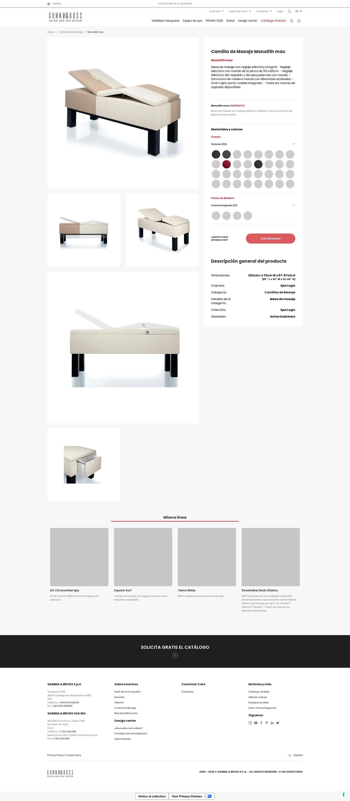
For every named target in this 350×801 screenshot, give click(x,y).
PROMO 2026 (214, 21)
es (297, 11)
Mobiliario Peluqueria (165, 21)
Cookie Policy (73, 755)
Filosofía (119, 697)
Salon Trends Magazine (262, 708)
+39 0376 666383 (62, 706)
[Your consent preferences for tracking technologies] (343, 794)
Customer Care (238, 11)
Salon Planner (122, 739)
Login (280, 11)
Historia (118, 702)
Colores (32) (219, 144)
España (57, 3)
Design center (247, 21)
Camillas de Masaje (71, 32)
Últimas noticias (257, 697)
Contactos (262, 11)
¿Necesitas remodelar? (128, 728)
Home (51, 32)
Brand (230, 21)
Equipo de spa (192, 21)
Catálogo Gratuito (273, 21)
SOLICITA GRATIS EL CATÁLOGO (175, 3)
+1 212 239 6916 (67, 731)
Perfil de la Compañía (127, 691)
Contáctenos (271, 238)
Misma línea (175, 517)
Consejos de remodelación (130, 733)
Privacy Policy (55, 755)
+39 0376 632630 (69, 702)
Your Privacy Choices (187, 796)
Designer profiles (258, 702)
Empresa (215, 11)
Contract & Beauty (125, 708)
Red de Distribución (125, 713)
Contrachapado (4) (224, 205)
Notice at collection (152, 796)
